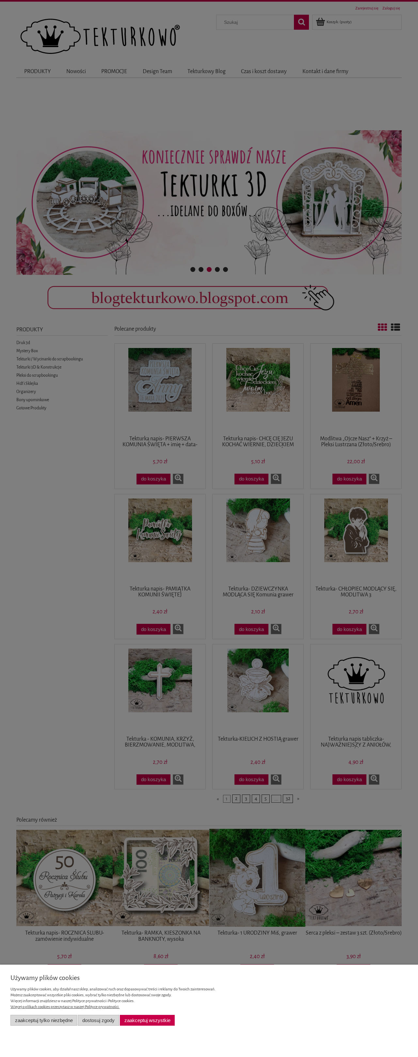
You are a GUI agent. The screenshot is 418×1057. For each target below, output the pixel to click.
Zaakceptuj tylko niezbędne (44, 1020)
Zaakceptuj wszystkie (147, 1020)
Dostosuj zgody (98, 1020)
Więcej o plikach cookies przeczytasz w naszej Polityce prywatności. (65, 1006)
